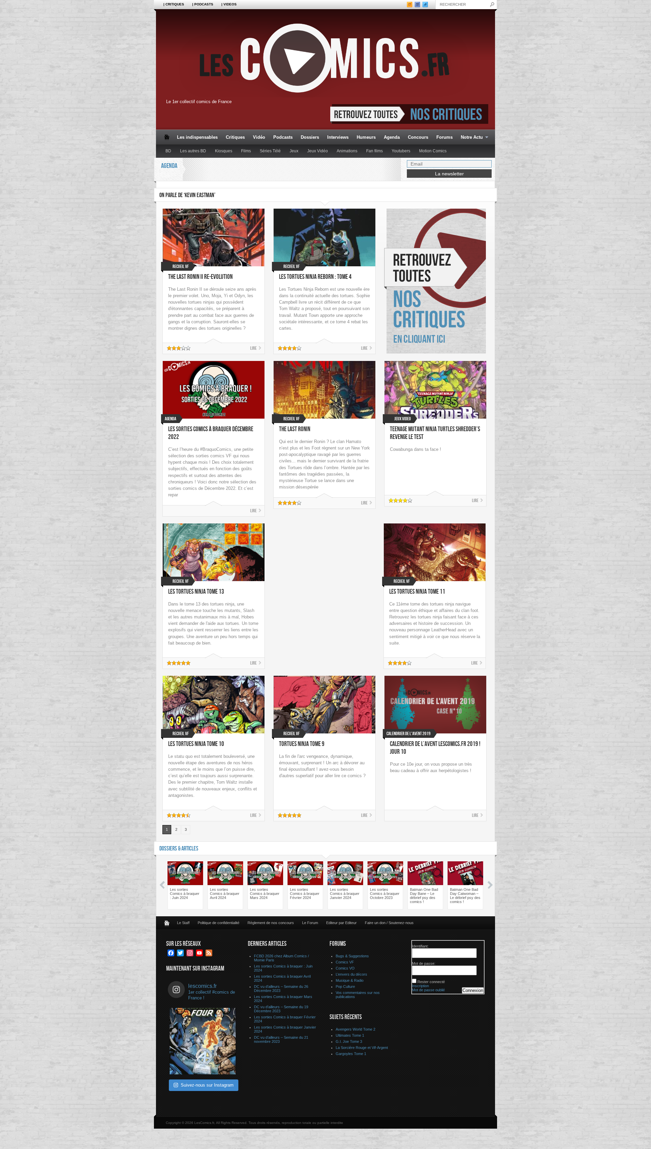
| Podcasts (202, 4)
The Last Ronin (294, 429)
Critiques (235, 137)
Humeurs (366, 137)
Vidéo (259, 137)
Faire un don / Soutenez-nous (389, 923)
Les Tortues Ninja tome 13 (196, 592)
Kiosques (223, 151)
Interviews (338, 137)
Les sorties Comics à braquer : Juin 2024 (184, 893)
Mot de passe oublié (428, 990)
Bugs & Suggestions (352, 956)
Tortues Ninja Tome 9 (301, 744)
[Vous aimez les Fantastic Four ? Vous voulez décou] (203, 1041)
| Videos (229, 4)
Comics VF (345, 962)
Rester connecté (431, 982)
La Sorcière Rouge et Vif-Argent (362, 1048)
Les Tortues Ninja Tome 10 (196, 744)
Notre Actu (470, 137)
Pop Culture (345, 986)
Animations (347, 151)
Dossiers (310, 137)
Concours (418, 137)
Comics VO (345, 968)
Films (246, 151)
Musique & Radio (349, 980)
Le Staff (183, 923)
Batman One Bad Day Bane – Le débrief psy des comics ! (424, 895)
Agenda (392, 137)
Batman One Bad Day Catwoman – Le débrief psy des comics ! (465, 895)
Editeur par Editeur (341, 923)
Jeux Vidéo (317, 151)
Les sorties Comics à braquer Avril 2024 (224, 893)
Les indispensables (197, 137)
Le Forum (310, 923)
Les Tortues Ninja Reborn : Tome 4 (315, 277)
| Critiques (173, 4)
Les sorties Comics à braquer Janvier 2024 (344, 893)
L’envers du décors (351, 974)
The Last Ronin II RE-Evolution (200, 277)
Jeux (294, 151)
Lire (253, 348)
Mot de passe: (423, 963)
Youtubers (401, 151)
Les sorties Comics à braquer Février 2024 (304, 893)
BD (168, 151)
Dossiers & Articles (178, 848)
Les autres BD (193, 151)
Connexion (472, 990)
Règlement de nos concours (271, 923)
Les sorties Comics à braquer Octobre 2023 (384, 893)
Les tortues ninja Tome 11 (417, 592)
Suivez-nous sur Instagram (207, 1085)
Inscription (420, 986)
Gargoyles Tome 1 (351, 1054)
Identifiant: (420, 946)
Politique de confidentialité (218, 923)
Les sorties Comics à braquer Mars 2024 (264, 893)
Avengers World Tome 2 (355, 1029)
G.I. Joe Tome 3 (349, 1041)
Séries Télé (270, 151)
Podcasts (283, 137)
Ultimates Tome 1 (350, 1035)
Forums (444, 137)
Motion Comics (433, 151)
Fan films (374, 151)
